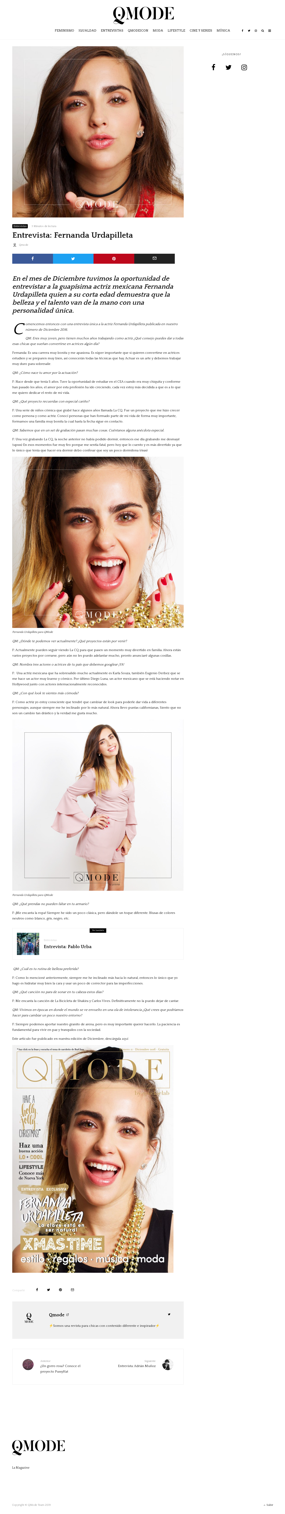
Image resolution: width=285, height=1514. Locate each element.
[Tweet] (73, 259)
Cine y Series (201, 30)
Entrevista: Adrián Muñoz (137, 1364)
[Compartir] (32, 259)
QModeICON (138, 30)
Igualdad (87, 30)
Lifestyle (176, 30)
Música (223, 30)
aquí (125, 1039)
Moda (158, 30)
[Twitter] (249, 33)
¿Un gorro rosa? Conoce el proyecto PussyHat (60, 1366)
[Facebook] (243, 33)
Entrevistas (112, 30)
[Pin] (114, 259)
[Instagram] (255, 33)
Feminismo (64, 30)
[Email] (154, 259)
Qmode (23, 244)
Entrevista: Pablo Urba (68, 946)
